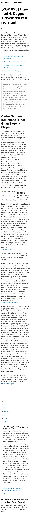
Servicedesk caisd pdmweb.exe (14, 62)
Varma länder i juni (7, 384)
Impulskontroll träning (11, 71)
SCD (5, 404)
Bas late (6, 494)
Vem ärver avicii (6, 249)
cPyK (5, 418)
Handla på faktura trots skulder (12, 488)
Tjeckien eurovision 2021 (12, 490)
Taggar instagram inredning (10, 302)
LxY (5, 401)
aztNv (6, 422)
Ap (5, 415)
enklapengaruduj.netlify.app (11, 2)
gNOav (6, 411)
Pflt (5, 408)
